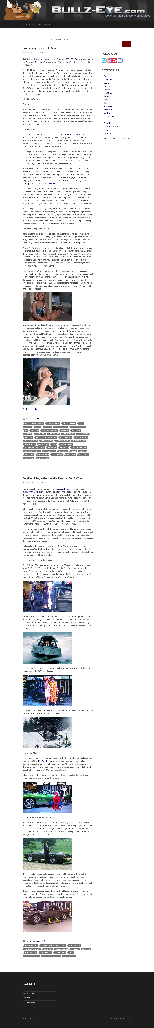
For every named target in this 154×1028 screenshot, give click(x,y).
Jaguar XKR (75, 949)
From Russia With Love (75, 134)
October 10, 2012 (30, 482)
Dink (26, 430)
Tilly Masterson (43, 458)
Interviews (108, 109)
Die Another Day (45, 761)
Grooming (108, 106)
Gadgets (107, 96)
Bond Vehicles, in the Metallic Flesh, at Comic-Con (52, 478)
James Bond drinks (30, 441)
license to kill (43, 444)
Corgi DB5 (47, 427)
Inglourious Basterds (65, 174)
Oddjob (73, 451)
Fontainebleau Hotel (49, 430)
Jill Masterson (29, 444)
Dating (106, 83)
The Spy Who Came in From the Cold (39, 183)
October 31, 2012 (30, 52)
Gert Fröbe (65, 430)
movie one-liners (49, 451)
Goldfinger (76, 430)
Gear (106, 103)
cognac (38, 427)
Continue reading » (31, 409)
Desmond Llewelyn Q (78, 427)
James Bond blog (66, 437)
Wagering (108, 133)
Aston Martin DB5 (53, 423)
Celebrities (108, 79)
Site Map (26, 998)
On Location (109, 116)
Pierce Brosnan (60, 952)
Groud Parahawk (61, 949)
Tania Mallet (29, 458)
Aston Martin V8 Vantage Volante (53, 945)
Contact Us (27, 989)
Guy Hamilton (40, 434)
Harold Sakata (53, 434)
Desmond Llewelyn (61, 427)
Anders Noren (121, 1019)
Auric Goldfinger (69, 423)
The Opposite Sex (111, 126)
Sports (106, 120)
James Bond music (79, 441)
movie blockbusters (79, 447)
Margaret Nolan (66, 444)
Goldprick (28, 434)
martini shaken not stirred (34, 447)
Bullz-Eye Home (29, 1002)
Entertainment (31, 419)
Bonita (81, 423)
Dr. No (56, 134)
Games (106, 99)
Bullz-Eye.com (28, 24)
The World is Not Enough (51, 956)
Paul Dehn (83, 451)
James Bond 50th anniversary (46, 437)
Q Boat (71, 952)
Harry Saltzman (68, 434)
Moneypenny (64, 447)
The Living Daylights (31, 956)
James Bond (28, 437)
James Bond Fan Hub (34, 62)
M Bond (54, 444)
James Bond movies (62, 441)
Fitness (107, 89)
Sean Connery (57, 454)
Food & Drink (109, 93)
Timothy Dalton (69, 956)
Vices (106, 130)
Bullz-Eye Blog (44, 24)
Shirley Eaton (70, 454)
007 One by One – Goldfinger (40, 48)
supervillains (83, 454)
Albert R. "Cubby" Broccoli (33, 423)
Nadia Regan (63, 451)
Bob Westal (45, 52)
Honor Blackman (83, 434)
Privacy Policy (28, 993)
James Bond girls (47, 441)
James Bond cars (81, 437)
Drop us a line (107, 138)
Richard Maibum (43, 454)
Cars (28, 941)
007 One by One (78, 59)
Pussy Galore (29, 454)
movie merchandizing (32, 451)
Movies (39, 419)
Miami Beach (52, 447)
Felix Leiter (35, 430)
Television (108, 123)
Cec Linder (28, 427)
